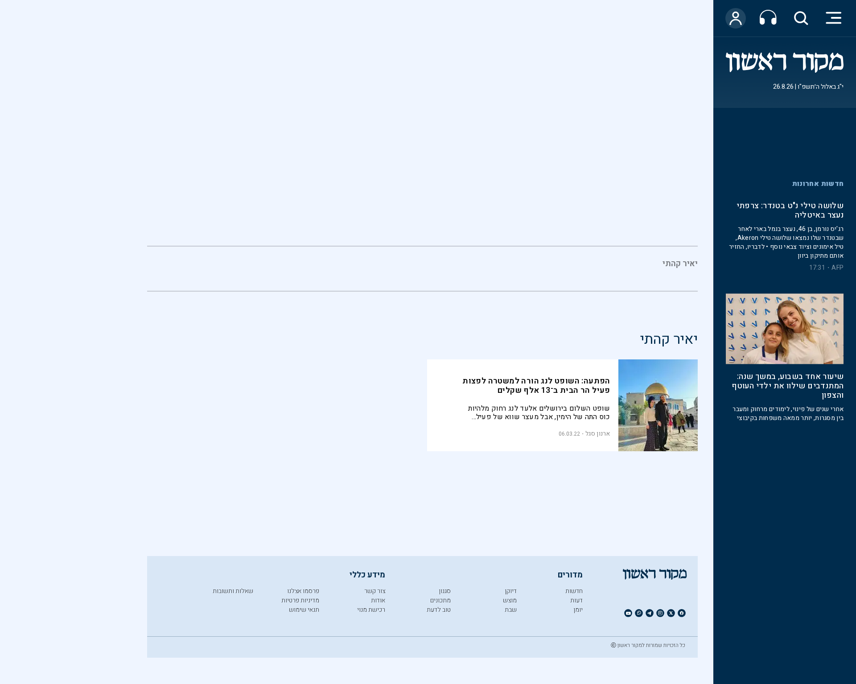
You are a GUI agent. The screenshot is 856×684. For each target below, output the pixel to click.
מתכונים (440, 600)
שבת (511, 609)
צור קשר (374, 591)
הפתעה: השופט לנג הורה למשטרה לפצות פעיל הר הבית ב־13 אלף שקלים (536, 385)
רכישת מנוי (371, 609)
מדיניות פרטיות (300, 600)
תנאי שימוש (304, 609)
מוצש (510, 600)
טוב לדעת (439, 609)
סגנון (445, 591)
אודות (378, 600)
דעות (576, 600)
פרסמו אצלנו (303, 591)
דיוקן (511, 591)
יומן (578, 609)
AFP (837, 248)
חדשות (574, 591)
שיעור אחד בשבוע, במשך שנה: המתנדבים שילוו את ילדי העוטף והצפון (788, 366)
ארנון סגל (597, 433)
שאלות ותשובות (233, 591)
